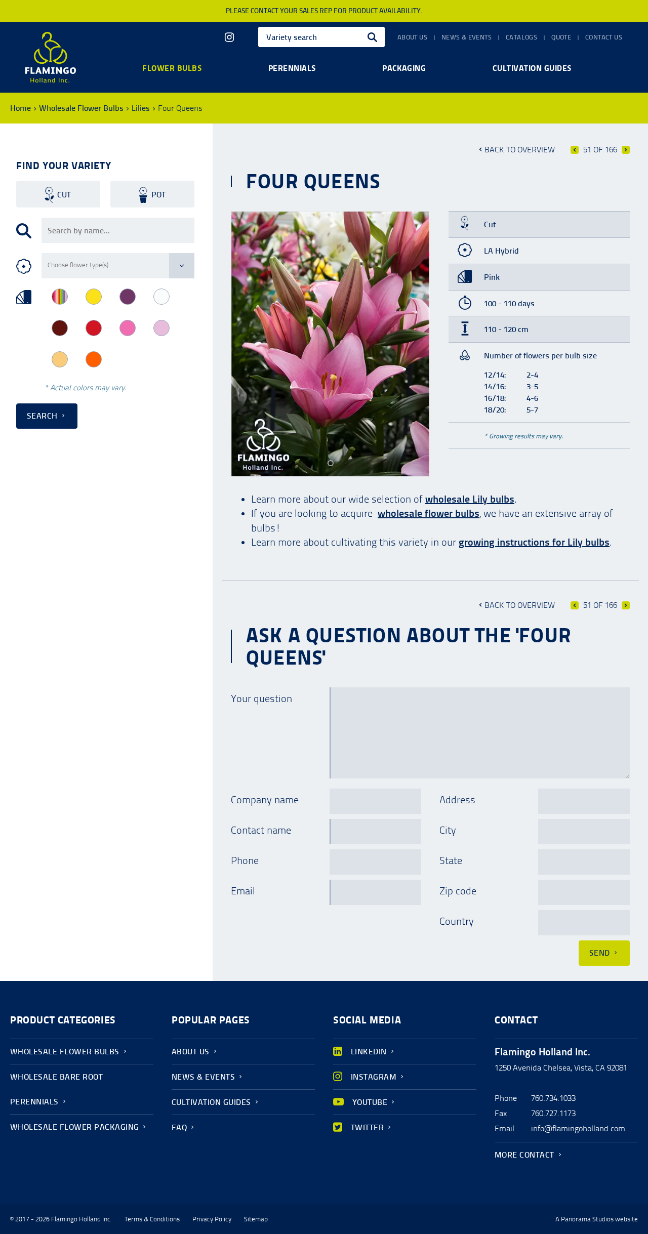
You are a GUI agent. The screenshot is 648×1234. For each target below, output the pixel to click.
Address (457, 800)
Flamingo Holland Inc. (50, 57)
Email (243, 891)
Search (42, 416)
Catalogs (521, 37)
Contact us (603, 37)
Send (599, 953)
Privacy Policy (211, 1219)
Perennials (292, 68)
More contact (524, 1155)
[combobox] (321, 37)
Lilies (141, 108)
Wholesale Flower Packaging (74, 1127)
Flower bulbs (171, 68)
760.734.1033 (553, 1098)
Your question (261, 698)
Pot (158, 194)
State (450, 860)
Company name (265, 800)
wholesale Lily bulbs (469, 499)
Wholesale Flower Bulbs (81, 108)
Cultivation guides (532, 68)
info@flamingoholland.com (578, 1128)
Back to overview (519, 149)
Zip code (457, 891)
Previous (575, 150)
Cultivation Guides (211, 1102)
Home (20, 108)
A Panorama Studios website (596, 1219)
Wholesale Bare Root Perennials (56, 1089)
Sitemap (256, 1219)
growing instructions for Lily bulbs (534, 542)
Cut (64, 194)
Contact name (261, 830)
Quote (561, 37)
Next (626, 150)
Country (456, 921)
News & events (466, 37)
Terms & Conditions (152, 1219)
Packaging (404, 68)
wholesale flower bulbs (428, 513)
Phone (245, 860)
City (447, 830)
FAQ (179, 1127)
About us (412, 37)
